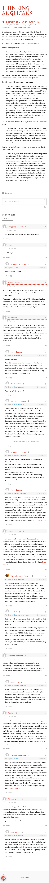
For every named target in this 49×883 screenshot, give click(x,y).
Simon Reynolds (19, 579)
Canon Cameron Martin (19, 576)
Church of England (19, 27)
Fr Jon (16, 268)
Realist (16, 759)
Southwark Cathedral (31, 43)
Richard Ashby (18, 835)
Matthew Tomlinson (20, 455)
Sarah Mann (18, 355)
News (29, 27)
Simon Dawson (19, 387)
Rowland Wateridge (20, 685)
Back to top (25, 877)
